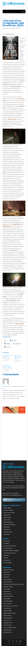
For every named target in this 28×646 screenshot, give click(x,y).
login (19, 644)
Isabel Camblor (7, 517)
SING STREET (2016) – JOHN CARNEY (17, 357)
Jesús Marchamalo (8, 522)
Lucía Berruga (7, 608)
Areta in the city (8, 579)
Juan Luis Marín (7, 603)
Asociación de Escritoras (10, 546)
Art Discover (7, 541)
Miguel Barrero (7, 615)
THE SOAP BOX (8, 625)
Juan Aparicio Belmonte (10, 524)
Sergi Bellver (7, 534)
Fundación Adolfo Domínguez (11, 550)
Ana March (6, 577)
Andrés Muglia (7, 508)
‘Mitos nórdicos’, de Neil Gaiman (7, 356)
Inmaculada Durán (8, 596)
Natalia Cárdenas (8, 618)
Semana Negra (7, 562)
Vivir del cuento (7, 632)
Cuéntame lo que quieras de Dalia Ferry (14, 584)
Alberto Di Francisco (9, 570)
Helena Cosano (7, 594)
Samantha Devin (8, 532)
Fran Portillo (7, 589)
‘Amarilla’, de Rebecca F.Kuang (7, 366)
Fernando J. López (8, 586)
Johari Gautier (7, 598)
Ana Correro (7, 574)
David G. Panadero (8, 510)
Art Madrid (6, 543)
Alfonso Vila (7, 572)
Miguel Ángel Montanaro (10, 613)
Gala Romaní (7, 591)
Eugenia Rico (7, 515)
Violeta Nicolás (7, 630)
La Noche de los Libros (9, 553)
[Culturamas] (14, 469)
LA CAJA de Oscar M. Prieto (11, 606)
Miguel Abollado (8, 610)
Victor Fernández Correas (10, 627)
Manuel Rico (7, 527)
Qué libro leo (7, 560)
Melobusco (6, 555)
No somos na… (8, 620)
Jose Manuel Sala (8, 601)
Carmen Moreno (8, 582)
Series (17, 28)
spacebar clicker (7, 386)
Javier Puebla (7, 520)
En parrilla (12, 28)
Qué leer (6, 558)
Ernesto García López (9, 512)
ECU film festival (8, 548)
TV (20, 28)
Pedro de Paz (7, 529)
